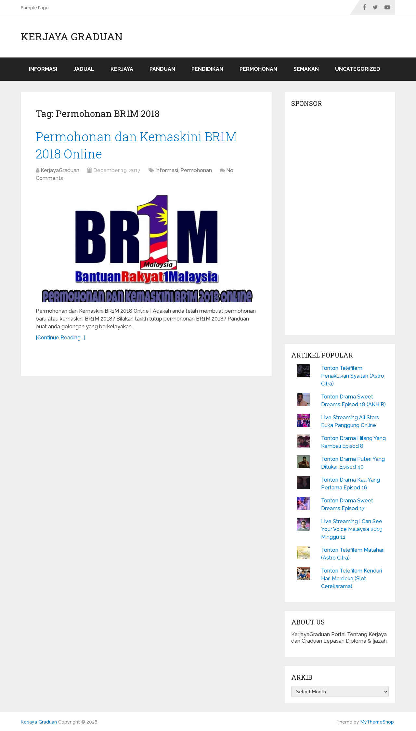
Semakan (306, 69)
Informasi (43, 69)
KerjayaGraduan (60, 170)
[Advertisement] (340, 223)
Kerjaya (121, 69)
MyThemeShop (377, 722)
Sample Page (35, 7)
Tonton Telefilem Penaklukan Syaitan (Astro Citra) (352, 376)
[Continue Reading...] (60, 337)
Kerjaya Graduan (72, 36)
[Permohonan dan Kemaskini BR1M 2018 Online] (146, 245)
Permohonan (258, 69)
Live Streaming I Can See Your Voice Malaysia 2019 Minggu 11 (352, 529)
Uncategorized (357, 69)
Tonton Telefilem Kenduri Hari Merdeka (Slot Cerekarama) (351, 578)
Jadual (83, 69)
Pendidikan (207, 69)
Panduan (162, 69)
